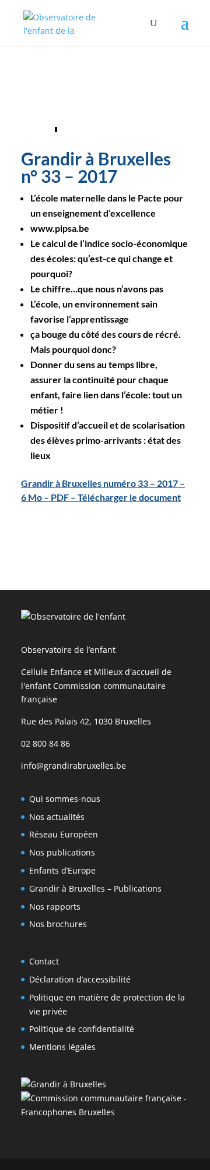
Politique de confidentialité (81, 1028)
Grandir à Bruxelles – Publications (95, 888)
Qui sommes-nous (64, 798)
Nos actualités (57, 816)
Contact (44, 961)
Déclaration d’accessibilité (80, 979)
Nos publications (62, 852)
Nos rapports (54, 906)
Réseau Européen (63, 834)
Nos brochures (58, 923)
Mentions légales (62, 1046)
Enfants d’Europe (62, 870)
